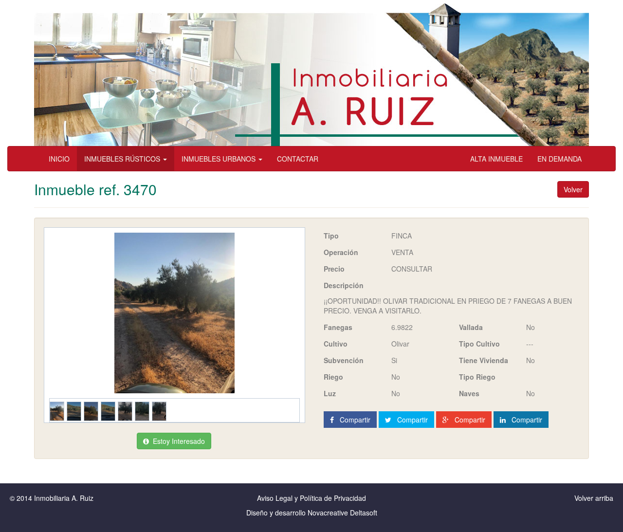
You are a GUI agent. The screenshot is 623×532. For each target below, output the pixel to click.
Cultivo (336, 344)
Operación (341, 252)
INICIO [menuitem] (59, 159)
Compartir (352, 419)
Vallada (471, 327)
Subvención (344, 360)
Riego (333, 377)
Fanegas (338, 327)
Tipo (331, 235)
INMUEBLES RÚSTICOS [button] (123, 159)
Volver (573, 189)
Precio (334, 269)
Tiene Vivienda (483, 360)
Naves (469, 393)
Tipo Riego (477, 377)
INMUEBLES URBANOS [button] (219, 159)
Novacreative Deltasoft (342, 512)
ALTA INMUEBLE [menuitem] (496, 159)
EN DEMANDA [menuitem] (559, 159)
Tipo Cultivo (479, 344)
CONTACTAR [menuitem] (297, 159)
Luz (330, 393)
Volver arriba (593, 498)
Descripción (344, 285)
